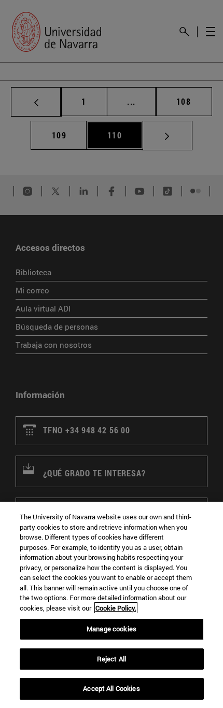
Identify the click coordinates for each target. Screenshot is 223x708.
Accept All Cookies (111, 688)
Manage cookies (111, 628)
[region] (111, 605)
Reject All (111, 658)
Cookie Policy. (115, 608)
